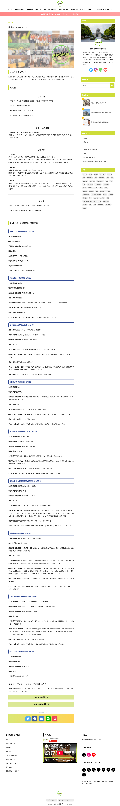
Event (84, 146)
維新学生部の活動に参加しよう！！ (52, 14)
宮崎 (101, 188)
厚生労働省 (92, 181)
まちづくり (102, 174)
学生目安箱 (90, 10)
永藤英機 (111, 194)
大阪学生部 (90, 184)
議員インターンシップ (78, 10)
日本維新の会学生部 (96, 194)
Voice (84, 154)
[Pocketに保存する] (54, 718)
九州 (84, 177)
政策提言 (85, 191)
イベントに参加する (50, 10)
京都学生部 (101, 177)
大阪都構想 (106, 184)
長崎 (95, 204)
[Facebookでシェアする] (34, 718)
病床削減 (102, 198)
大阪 (84, 184)
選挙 (90, 204)
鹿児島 (84, 208)
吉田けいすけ (100, 181)
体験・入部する (63, 10)
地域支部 (38, 10)
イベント (109, 174)
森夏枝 (105, 194)
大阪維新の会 (98, 184)
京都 (96, 177)
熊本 (90, 198)
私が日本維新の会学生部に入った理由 (94, 161)
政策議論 (91, 191)
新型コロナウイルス (105, 191)
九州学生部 (90, 177)
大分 (111, 181)
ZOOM (96, 174)
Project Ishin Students (90, 150)
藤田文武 (85, 204)
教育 (97, 191)
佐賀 (108, 177)
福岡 (108, 198)
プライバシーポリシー (65, 800)
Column (85, 142)
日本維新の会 (86, 194)
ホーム (10, 10)
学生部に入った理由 (93, 188)
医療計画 (85, 181)
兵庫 (112, 177)
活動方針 (30, 10)
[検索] (112, 85)
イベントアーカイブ (89, 157)
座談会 (106, 188)
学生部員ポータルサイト (104, 10)
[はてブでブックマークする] (41, 718)
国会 (106, 181)
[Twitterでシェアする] (28, 718)
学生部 (84, 188)
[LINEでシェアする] (48, 718)
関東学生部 (100, 204)
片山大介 (96, 198)
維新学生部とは (19, 10)
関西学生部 (108, 204)
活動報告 (85, 198)
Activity (85, 138)
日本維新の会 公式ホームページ (92, 739)
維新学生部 (106, 201)
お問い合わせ (52, 800)
